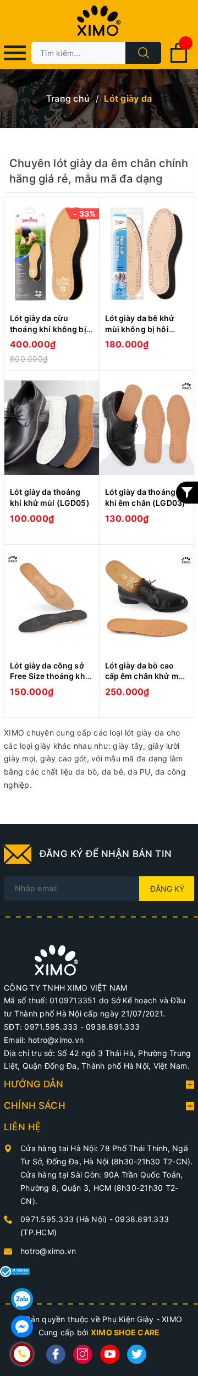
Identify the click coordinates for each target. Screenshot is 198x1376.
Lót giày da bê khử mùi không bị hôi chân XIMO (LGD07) (143, 328)
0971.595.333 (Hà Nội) (64, 1219)
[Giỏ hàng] (178, 60)
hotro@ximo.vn (48, 1251)
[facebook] (55, 1354)
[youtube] (109, 1354)
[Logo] (99, 20)
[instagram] (82, 1354)
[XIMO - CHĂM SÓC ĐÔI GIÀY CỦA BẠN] (56, 959)
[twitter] (136, 1354)
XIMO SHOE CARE (125, 1332)
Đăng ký (167, 888)
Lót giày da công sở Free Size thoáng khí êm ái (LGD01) (48, 676)
